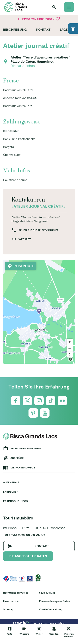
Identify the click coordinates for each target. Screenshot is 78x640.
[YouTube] (45, 413)
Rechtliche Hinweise (15, 592)
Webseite (25, 239)
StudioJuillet (47, 592)
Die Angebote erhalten (28, 556)
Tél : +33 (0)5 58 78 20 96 (24, 535)
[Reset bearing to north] (70, 354)
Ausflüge (17, 457)
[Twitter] (27, 400)
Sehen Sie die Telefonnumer (38, 230)
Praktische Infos (15, 501)
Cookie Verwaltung (50, 609)
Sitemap (8, 609)
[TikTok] (50, 400)
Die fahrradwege (22, 467)
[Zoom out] (70, 348)
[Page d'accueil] (15, 7)
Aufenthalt (11, 482)
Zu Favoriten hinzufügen (39, 18)
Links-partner (11, 601)
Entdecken (11, 491)
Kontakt (43, 29)
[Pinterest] (33, 413)
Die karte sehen (23, 66)
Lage (64, 29)
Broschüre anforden (25, 448)
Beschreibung (15, 29)
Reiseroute (24, 266)
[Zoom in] (70, 342)
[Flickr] (62, 400)
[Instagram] (39, 400)
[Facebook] (15, 400)
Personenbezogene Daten (54, 601)
